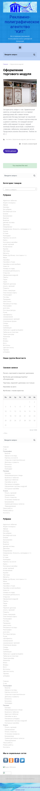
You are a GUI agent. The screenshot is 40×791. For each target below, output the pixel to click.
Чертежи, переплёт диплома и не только (18, 383)
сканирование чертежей (11, 319)
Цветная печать (31, 139)
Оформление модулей (19, 139)
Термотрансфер (8, 334)
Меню (5, 258)
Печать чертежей (10, 493)
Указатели (6, 337)
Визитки (6, 218)
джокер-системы (9, 222)
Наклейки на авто (9, 387)
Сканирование (10, 495)
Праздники (6, 299)
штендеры (6, 352)
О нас (5, 449)
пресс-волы (7, 301)
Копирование (7, 247)
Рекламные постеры (10, 304)
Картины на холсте (9, 238)
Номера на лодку (9, 268)
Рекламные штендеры (12, 484)
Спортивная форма (9, 321)
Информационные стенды (14, 475)
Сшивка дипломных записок (14, 504)
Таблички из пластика (10, 332)
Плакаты (6, 288)
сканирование (8, 317)
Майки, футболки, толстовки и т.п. (15, 255)
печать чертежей (8, 286)
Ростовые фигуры (9, 310)
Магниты (6, 253)
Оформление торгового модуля (17, 72)
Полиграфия (7, 295)
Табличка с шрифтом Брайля (13, 330)
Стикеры (6, 326)
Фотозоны (6, 345)
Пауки (5, 279)
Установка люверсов (12, 499)
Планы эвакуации (9, 290)
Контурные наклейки (10, 242)
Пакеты (5, 277)
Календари (6, 236)
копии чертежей (8, 244)
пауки (5, 282)
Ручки (5, 312)
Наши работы (8, 508)
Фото (5, 343)
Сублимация (7, 328)
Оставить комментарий (29, 144)
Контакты (6, 513)
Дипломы (6, 225)
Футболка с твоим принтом (13, 391)
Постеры (6, 297)
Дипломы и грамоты (12, 462)
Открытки (6, 273)
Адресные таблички (10, 200)
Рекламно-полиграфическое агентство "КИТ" (22, 24)
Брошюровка (7, 216)
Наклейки (9, 139)
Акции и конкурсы (9, 203)
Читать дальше (10, 151)
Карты (5, 240)
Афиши (5, 205)
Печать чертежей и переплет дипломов (18, 373)
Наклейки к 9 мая (9, 262)
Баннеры (6, 207)
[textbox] (20, 189)
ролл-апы (6, 308)
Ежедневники (7, 227)
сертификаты (7, 315)
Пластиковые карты (10, 293)
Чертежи (6, 350)
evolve (7, 778)
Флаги (5, 339)
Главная (5, 64)
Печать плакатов (11, 497)
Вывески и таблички (12, 478)
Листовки (6, 251)
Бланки (5, 214)
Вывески (6, 220)
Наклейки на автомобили (12, 264)
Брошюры (8, 467)
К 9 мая (5, 233)
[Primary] (20, 47)
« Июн (5, 433)
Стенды (5, 323)
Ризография (7, 306)
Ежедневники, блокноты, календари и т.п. (17, 229)
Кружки (5, 249)
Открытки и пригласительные (15, 460)
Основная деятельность (11, 271)
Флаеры (5, 341)
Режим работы (8, 510)
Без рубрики (7, 209)
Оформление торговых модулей (16, 486)
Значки (5, 231)
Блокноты (8, 464)
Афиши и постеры (11, 456)
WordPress (31, 778)
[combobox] (20, 189)
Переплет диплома (9, 284)
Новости (6, 266)
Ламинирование (10, 506)
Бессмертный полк (9, 211)
